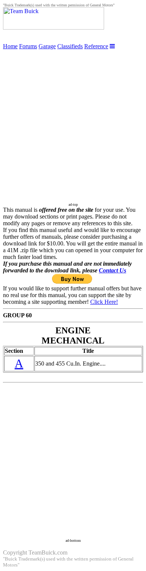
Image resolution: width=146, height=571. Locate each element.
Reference (96, 46)
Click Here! (104, 302)
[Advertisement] (73, 123)
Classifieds (70, 46)
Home (10, 46)
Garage (47, 46)
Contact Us (112, 270)
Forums (28, 46)
